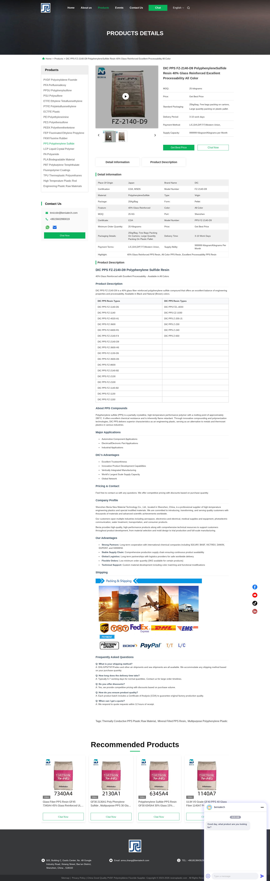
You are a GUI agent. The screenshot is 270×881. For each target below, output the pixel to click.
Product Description (163, 162)
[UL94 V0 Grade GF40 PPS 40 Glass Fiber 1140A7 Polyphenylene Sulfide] (206, 778)
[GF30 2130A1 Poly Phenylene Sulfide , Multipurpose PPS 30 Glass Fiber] (111, 778)
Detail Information (118, 162)
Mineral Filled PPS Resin (172, 721)
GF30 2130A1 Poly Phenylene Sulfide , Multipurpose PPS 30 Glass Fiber (111, 804)
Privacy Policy (78, 878)
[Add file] (208, 876)
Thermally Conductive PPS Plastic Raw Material (129, 721)
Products (103, 7)
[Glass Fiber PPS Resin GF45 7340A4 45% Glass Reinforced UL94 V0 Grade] (63, 778)
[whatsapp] (47, 227)
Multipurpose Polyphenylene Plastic (208, 721)
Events (119, 7)
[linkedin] (255, 611)
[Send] (262, 876)
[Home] (45, 8)
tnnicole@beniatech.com (64, 213)
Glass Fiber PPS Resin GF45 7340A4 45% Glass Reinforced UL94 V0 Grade (63, 804)
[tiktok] (255, 603)
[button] (46, 785)
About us (86, 7)
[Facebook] (255, 587)
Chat (158, 7)
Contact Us (136, 7)
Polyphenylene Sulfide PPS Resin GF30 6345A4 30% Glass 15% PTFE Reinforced (157, 804)
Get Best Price (179, 147)
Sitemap (65, 878)
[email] (54, 227)
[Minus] (262, 807)
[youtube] (255, 595)
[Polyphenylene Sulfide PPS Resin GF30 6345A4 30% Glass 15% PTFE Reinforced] (158, 778)
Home (71, 7)
